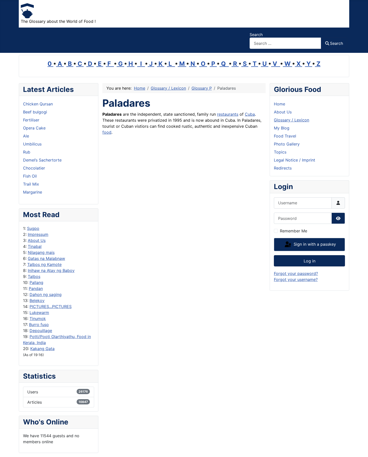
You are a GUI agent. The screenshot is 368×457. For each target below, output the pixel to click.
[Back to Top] (359, 447)
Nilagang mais (41, 252)
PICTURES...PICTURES (51, 306)
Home (279, 103)
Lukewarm (39, 312)
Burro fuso (39, 324)
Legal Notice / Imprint (294, 160)
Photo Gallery (287, 143)
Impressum (38, 234)
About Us (37, 240)
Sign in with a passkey (314, 244)
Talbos (34, 276)
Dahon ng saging (46, 294)
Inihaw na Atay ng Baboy (51, 270)
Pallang (36, 282)
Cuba (250, 114)
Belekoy (37, 300)
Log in (309, 260)
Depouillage (41, 330)
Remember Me (293, 230)
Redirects (283, 168)
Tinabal (35, 246)
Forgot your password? (296, 273)
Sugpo (33, 228)
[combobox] (285, 43)
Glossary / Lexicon (291, 119)
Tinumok (38, 318)
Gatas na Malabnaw (46, 258)
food (106, 132)
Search (256, 34)
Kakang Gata (42, 348)
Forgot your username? (296, 279)
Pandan (36, 288)
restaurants (227, 114)
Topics (280, 152)
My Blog (281, 127)
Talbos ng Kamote (44, 264)
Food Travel (285, 135)
